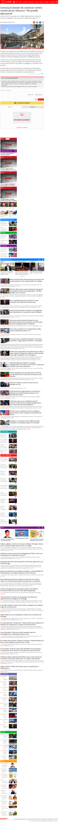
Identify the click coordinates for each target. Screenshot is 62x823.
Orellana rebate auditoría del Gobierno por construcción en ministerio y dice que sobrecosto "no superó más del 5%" (21, 658)
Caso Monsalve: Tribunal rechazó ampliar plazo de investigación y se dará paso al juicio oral (17, 633)
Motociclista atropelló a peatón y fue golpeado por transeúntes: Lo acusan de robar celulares (26, 311)
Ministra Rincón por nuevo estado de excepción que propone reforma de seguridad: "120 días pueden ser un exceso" (26, 291)
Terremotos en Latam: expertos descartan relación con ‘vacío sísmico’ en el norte (4, 251)
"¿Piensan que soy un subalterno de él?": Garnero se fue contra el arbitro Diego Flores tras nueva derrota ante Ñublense (25, 403)
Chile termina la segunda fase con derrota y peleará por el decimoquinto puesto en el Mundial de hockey (25, 393)
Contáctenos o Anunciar (31, 819)
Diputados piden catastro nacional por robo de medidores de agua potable (4, 468)
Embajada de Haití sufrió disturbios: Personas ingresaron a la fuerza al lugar (21, 562)
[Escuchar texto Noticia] (42, 74)
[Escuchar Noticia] (39, 18)
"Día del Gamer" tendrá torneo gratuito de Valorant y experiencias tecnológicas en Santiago (18, 598)
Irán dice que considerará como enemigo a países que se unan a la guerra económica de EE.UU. (25, 413)
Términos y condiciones (42, 819)
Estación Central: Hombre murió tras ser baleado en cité (24, 383)
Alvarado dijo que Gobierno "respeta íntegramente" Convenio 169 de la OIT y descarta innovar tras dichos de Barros (27, 364)
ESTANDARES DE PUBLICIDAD (52, 819)
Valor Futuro (35, 820)
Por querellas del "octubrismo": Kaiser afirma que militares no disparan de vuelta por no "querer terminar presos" (22, 624)
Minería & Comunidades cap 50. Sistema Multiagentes (5, 799)
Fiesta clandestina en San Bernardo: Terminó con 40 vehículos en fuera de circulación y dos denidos (26, 374)
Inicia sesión (25, 86)
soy (18, 286)
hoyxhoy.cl (55, 820)
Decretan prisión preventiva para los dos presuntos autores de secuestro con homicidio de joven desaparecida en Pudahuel (26, 322)
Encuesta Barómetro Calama (4, 770)
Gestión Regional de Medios (20, 819)
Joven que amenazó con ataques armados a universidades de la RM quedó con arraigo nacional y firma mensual (21, 572)
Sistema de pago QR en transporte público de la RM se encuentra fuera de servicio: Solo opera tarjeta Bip (19, 590)
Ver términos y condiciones (22, 127)
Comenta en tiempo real (6, 151)
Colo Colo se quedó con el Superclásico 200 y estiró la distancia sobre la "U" (25, 330)
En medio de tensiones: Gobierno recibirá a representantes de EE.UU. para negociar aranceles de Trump (22, 641)
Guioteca (40, 820)
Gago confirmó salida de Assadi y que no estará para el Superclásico (19, 667)
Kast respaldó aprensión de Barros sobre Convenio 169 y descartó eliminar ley (24, 301)
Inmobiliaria (44, 820)
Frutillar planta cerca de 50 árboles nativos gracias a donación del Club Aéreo (4, 489)
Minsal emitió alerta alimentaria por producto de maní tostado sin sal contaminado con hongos (27, 280)
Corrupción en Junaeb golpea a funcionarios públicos (5, 766)
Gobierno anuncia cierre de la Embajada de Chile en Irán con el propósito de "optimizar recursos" (21, 554)
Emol (30, 820)
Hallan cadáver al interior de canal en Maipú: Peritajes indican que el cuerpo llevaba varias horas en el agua (21, 545)
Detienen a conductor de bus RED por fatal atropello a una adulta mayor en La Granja (25, 422)
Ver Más (8, 730)
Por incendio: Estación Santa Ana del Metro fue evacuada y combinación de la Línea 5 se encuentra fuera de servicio (20, 649)
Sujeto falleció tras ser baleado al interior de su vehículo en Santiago (20, 615)
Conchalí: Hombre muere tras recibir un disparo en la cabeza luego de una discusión (21, 606)
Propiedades (50, 820)
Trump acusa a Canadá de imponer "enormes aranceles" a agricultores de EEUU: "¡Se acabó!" (26, 340)
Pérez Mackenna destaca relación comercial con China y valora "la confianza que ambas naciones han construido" (20, 580)
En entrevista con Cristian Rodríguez (5, 782)
